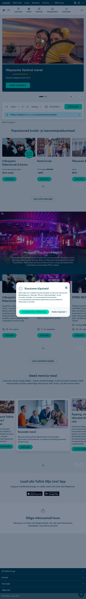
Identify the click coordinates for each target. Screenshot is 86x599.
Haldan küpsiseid (58, 312)
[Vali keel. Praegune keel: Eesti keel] (66, 287)
